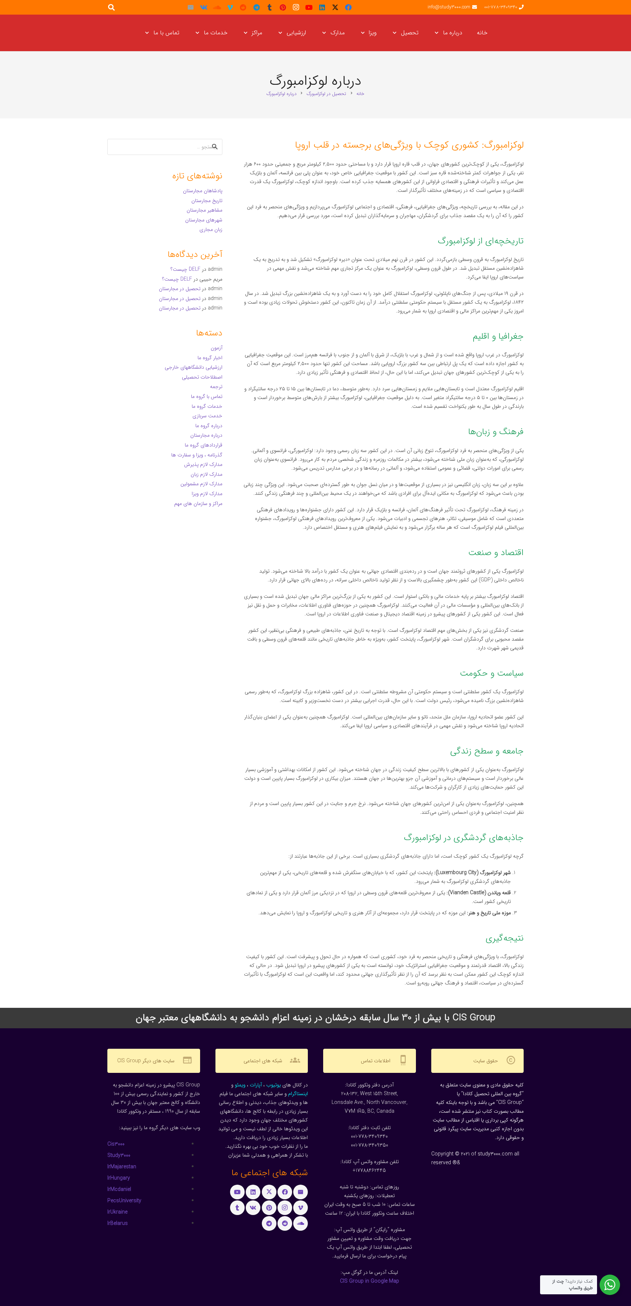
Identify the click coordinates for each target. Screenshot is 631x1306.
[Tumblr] (269, 7)
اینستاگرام (298, 1094)
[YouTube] (309, 7)
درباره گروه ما (208, 426)
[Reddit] (243, 7)
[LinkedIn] (322, 7)
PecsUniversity (124, 1201)
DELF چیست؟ (185, 269)
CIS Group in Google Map (369, 1281)
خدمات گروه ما (207, 406)
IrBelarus (117, 1223)
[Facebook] (348, 7)
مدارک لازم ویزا (207, 494)
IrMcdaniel (119, 1189)
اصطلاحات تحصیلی (202, 377)
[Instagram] (295, 7)
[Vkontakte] (203, 7)
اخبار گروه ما (210, 358)
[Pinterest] (282, 7)
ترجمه (216, 387)
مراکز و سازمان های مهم (198, 504)
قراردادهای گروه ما (203, 445)
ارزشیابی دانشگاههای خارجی (193, 367)
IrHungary (118, 1178)
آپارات (256, 1085)
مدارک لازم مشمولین (201, 484)
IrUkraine (117, 1212)
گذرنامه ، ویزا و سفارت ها (196, 455)
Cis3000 (116, 1144)
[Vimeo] (230, 7)
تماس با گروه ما (206, 396)
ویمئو (240, 1085)
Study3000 (118, 1155)
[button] (438, 33)
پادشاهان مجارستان (202, 191)
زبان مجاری (210, 229)
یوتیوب (273, 1085)
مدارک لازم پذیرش (203, 464)
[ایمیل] (190, 7)
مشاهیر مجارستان (204, 210)
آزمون (216, 348)
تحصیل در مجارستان (179, 289)
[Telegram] (256, 7)
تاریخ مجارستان (206, 201)
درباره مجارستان (206, 435)
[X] (335, 7)
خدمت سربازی (207, 416)
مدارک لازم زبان (206, 474)
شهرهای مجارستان (203, 220)
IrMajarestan (121, 1167)
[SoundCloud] (216, 7)
